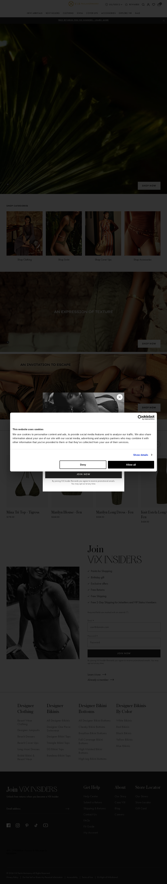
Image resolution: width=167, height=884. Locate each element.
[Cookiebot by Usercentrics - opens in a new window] (140, 417)
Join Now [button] (83, 474)
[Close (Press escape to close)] (120, 397)
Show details (140, 454)
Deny (83, 464)
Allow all (131, 464)
